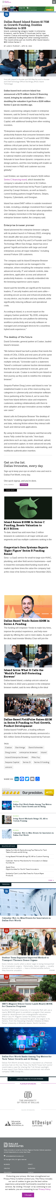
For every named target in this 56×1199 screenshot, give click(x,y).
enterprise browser (28, 752)
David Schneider (36, 747)
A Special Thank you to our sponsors (30, 1079)
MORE (50, 880)
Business (7, 1164)
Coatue (8, 747)
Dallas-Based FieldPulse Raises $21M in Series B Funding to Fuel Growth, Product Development (28, 723)
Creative (7, 1168)
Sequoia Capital (12, 762)
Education (8, 1172)
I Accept (28, 1195)
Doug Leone (10, 752)
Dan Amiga (20, 747)
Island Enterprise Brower (16, 757)
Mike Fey (36, 757)
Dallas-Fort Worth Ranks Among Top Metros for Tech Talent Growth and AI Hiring (26, 851)
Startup (30, 1172)
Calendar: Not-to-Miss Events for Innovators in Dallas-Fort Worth (27, 862)
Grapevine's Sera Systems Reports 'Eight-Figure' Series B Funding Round (26, 551)
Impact (30, 1164)
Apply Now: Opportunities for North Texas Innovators (22, 868)
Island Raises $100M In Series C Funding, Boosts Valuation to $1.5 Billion (24, 525)
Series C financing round (15, 180)
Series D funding (41, 762)
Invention (31, 1168)
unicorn (8, 767)
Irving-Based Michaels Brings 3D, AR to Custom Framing (27, 856)
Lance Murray (13, 46)
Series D (27, 762)
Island (43, 752)
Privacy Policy (44, 1189)
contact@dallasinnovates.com (15, 1156)
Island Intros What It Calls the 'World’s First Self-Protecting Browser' (23, 673)
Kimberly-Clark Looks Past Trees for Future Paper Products (25, 874)
